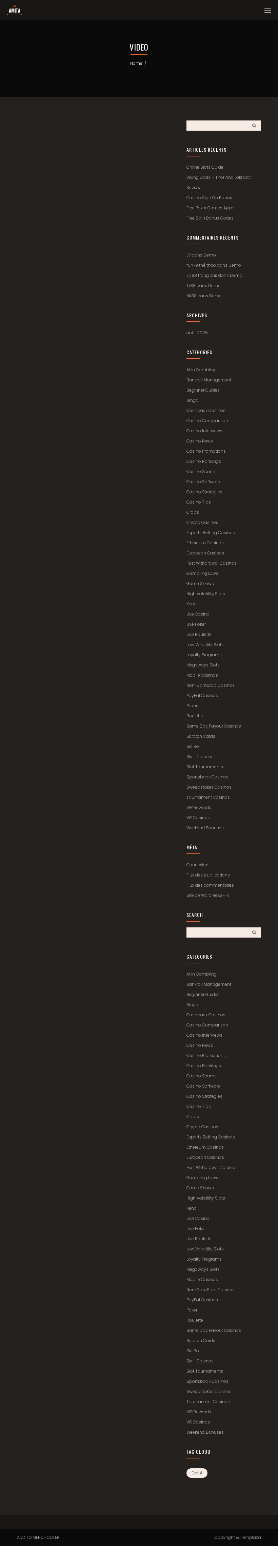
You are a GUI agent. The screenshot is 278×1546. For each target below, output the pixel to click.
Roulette (194, 716)
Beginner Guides (203, 390)
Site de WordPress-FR (207, 895)
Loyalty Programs (204, 655)
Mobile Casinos (202, 675)
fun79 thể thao (201, 265)
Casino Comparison (207, 420)
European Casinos (205, 553)
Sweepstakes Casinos (209, 787)
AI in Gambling (201, 370)
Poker (191, 706)
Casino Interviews (204, 431)
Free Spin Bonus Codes (210, 218)
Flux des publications (208, 875)
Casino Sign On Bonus (209, 198)
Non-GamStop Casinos (210, 685)
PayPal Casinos (202, 695)
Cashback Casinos (205, 410)
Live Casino (198, 614)
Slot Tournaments (204, 767)
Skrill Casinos (200, 756)
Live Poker (196, 624)
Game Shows (200, 583)
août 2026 (197, 333)
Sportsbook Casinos (207, 777)
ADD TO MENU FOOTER (38, 1537)
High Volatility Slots (205, 594)
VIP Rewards (198, 807)
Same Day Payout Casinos (213, 726)
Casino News (199, 441)
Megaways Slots (203, 665)
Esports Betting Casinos (210, 532)
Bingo (192, 400)
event (197, 1473)
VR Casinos (198, 818)
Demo (209, 255)
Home (136, 63)
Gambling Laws (202, 573)
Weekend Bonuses (205, 828)
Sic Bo (192, 746)
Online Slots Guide (204, 167)
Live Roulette (199, 634)
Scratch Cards (200, 736)
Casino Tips (198, 502)
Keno (191, 604)
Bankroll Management (208, 380)
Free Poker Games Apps (210, 208)
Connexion (197, 865)
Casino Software (203, 482)
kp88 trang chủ (201, 275)
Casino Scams (201, 471)
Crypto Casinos (202, 522)
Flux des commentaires (210, 885)
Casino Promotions (206, 451)
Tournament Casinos (208, 797)
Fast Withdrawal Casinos (211, 563)
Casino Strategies (204, 492)
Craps (192, 512)
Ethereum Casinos (205, 543)
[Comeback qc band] (14, 10)
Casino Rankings (203, 461)
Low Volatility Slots (205, 644)
